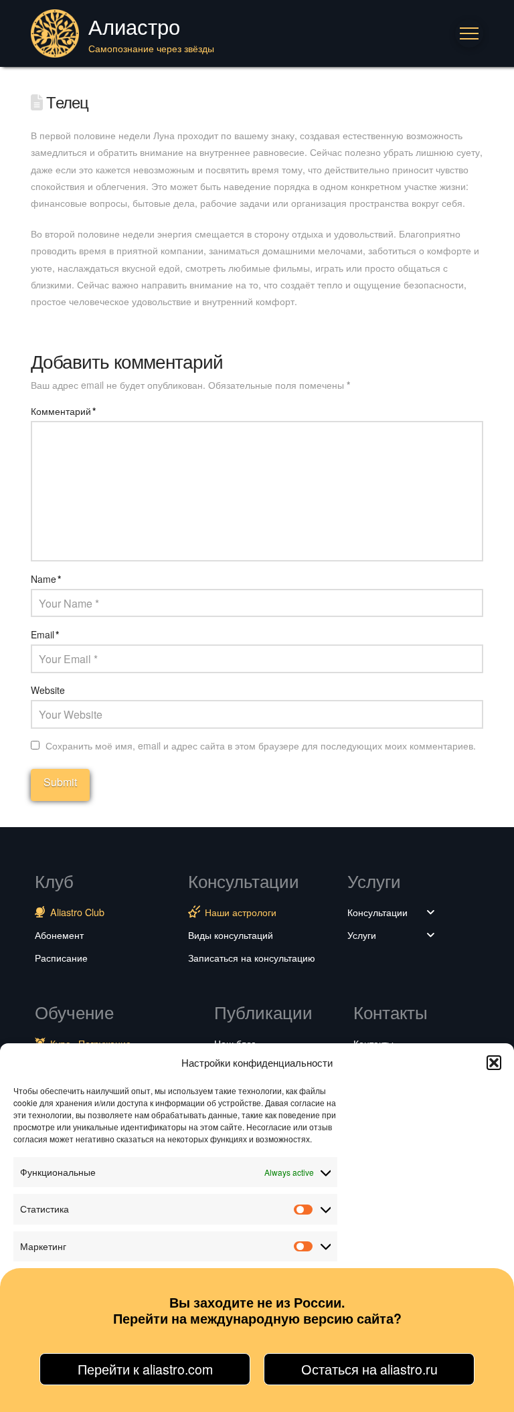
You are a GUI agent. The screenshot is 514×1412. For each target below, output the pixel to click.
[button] (494, 1062)
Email (45, 634)
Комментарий (63, 411)
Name (46, 579)
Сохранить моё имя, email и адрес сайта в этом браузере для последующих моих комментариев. (261, 745)
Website (48, 690)
